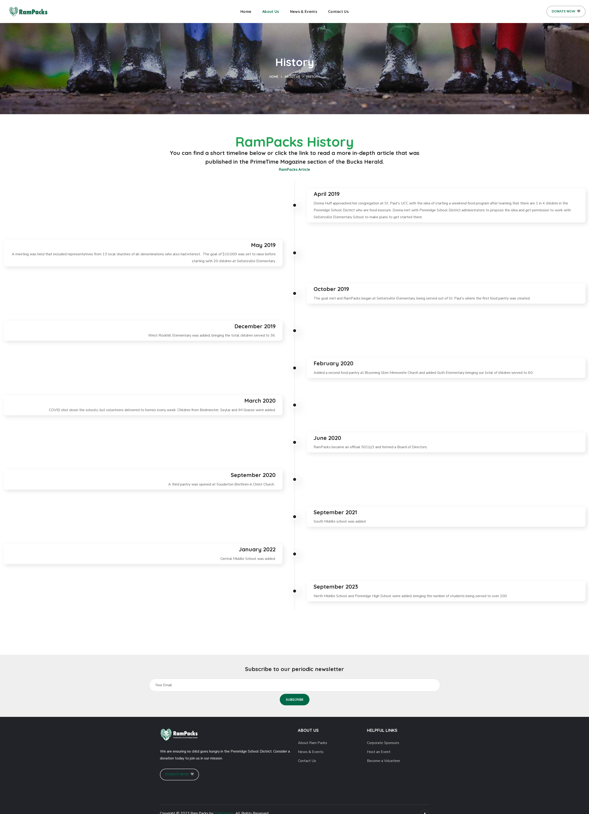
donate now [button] (563, 11)
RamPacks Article (294, 169)
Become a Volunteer (383, 760)
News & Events (310, 751)
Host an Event (378, 751)
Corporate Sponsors (383, 742)
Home (273, 77)
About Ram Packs (312, 742)
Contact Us (307, 760)
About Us (292, 77)
